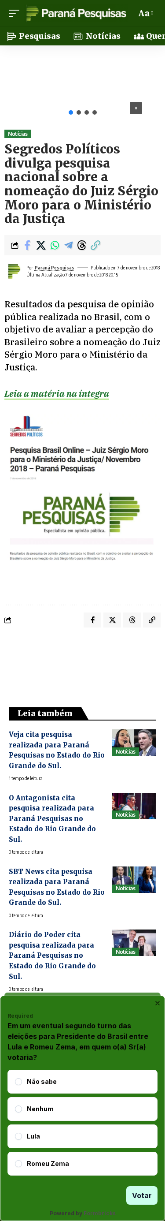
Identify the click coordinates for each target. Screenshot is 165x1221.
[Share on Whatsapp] (54, 245)
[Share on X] (41, 245)
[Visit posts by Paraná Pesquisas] (13, 271)
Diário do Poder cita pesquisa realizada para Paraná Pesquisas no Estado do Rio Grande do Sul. (52, 955)
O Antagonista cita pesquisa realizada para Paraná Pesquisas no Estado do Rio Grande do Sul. (52, 819)
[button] (16, 13)
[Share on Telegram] (68, 245)
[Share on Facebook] (27, 245)
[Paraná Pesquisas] (76, 13)
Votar (142, 1195)
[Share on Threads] (82, 245)
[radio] (18, 1081)
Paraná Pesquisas (54, 267)
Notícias (17, 134)
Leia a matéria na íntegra (56, 394)
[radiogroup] (82, 1123)
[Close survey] (157, 1003)
